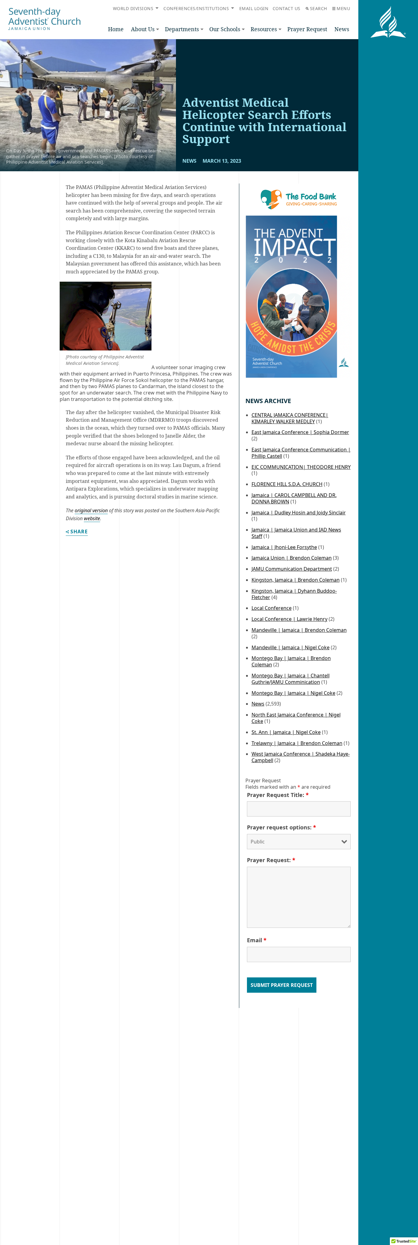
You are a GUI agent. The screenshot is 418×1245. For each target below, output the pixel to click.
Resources (264, 29)
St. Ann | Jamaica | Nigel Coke (286, 732)
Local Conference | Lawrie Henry (289, 619)
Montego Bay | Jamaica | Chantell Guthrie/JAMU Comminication (291, 678)
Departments (182, 29)
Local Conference (272, 608)
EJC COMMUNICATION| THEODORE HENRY (301, 467)
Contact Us (286, 8)
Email (257, 940)
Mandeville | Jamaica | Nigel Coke (291, 647)
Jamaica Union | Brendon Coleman (292, 557)
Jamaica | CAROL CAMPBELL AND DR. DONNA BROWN (294, 498)
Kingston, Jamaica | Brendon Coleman (296, 579)
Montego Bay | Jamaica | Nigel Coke (293, 693)
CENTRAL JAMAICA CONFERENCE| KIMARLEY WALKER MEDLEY (290, 418)
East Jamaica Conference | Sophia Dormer (300, 432)
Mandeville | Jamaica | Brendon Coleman (299, 630)
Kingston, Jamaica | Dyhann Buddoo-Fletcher (294, 594)
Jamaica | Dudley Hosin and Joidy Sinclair (299, 512)
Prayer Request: (271, 860)
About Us (143, 29)
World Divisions (133, 8)
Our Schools (224, 29)
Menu (343, 8)
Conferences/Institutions (196, 8)
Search (318, 8)
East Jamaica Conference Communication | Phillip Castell (301, 452)
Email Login (254, 8)
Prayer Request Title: (278, 795)
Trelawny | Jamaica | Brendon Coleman (297, 743)
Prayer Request (307, 29)
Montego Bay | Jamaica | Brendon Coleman (291, 661)
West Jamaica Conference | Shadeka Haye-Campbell (301, 757)
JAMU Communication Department (292, 568)
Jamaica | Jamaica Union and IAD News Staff (296, 532)
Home (116, 29)
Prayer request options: (281, 827)
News (341, 29)
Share (79, 532)
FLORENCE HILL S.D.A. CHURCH (287, 484)
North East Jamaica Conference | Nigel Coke (296, 717)
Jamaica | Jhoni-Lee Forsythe (284, 547)
